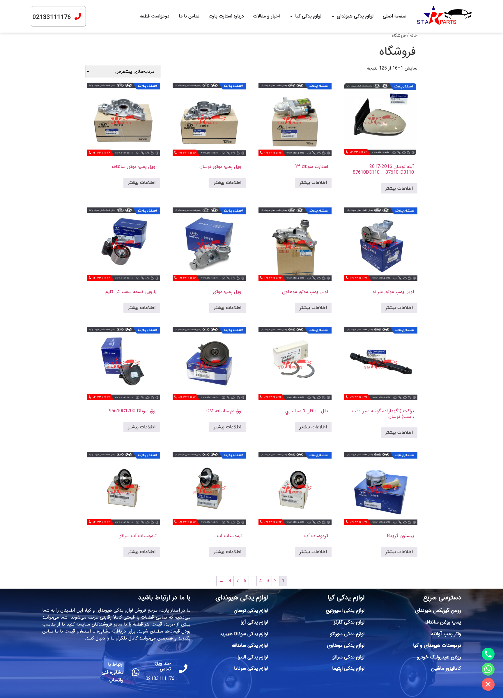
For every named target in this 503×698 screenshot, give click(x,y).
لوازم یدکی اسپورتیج (345, 610)
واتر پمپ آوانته (446, 634)
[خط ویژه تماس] (183, 668)
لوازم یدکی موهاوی (345, 645)
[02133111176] (78, 16)
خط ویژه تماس (163, 666)
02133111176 (52, 17)
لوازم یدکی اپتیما (348, 668)
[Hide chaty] (488, 684)
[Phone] (488, 654)
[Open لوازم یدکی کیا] (291, 16)
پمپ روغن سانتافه (442, 622)
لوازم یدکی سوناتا (251, 668)
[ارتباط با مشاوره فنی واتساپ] (135, 672)
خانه (413, 35)
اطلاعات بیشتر (399, 188)
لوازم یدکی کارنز (349, 622)
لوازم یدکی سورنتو (347, 634)
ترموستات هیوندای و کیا (437, 645)
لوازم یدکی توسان (251, 610)
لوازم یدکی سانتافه (250, 645)
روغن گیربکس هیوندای (438, 610)
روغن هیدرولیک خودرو (439, 657)
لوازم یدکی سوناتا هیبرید (243, 634)
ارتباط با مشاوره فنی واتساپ (112, 672)
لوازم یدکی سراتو (348, 657)
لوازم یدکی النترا (253, 657)
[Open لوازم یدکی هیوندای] (333, 16)
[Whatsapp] (488, 669)
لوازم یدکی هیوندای (241, 597)
